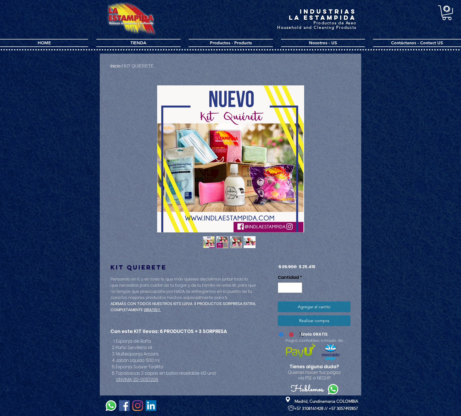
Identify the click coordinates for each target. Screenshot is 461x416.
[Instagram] (137, 405)
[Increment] (297, 288)
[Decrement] (282, 288)
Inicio (115, 66)
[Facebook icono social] (124, 405)
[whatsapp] (111, 405)
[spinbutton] (290, 288)
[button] (447, 12)
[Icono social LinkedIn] (151, 405)
